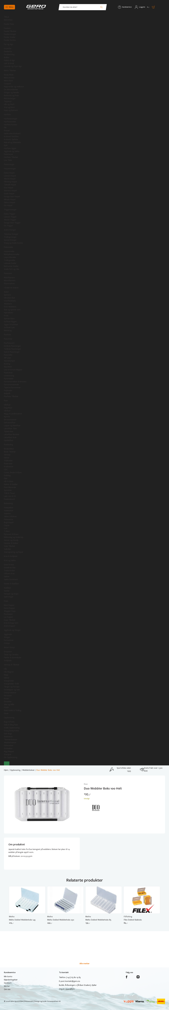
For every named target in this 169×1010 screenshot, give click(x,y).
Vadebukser (8, 510)
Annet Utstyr (9, 647)
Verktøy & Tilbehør (11, 665)
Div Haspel (8, 205)
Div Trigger (8, 226)
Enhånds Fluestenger (12, 346)
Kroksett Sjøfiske (11, 139)
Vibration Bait (9, 298)
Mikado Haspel (9, 199)
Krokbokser (8, 466)
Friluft (6, 707)
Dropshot (8, 652)
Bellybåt (7, 393)
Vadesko (7, 513)
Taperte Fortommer (12, 387)
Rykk (6, 145)
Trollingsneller (9, 260)
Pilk (5, 127)
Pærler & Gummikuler (12, 657)
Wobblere (8, 304)
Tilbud (6, 17)
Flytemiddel (8, 379)
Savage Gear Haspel (12, 196)
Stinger (7, 637)
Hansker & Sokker (11, 543)
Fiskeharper (8, 154)
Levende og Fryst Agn (13, 66)
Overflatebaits (10, 301)
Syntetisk (8, 490)
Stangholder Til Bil (11, 684)
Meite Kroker (9, 78)
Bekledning (8, 503)
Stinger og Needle (11, 92)
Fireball (7, 130)
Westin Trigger (10, 220)
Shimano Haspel (10, 190)
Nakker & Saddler (11, 484)
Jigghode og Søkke (11, 151)
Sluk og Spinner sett (12, 310)
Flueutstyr (8, 339)
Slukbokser (8, 737)
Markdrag (8, 330)
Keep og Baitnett (11, 110)
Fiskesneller (8, 247)
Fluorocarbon (9, 283)
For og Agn (8, 44)
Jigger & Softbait (11, 324)
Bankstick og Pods (11, 95)
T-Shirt (7, 531)
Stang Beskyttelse (11, 731)
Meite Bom (8, 81)
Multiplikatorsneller (12, 254)
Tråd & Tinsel (9, 493)
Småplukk (8, 660)
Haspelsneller (9, 251)
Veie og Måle (9, 704)
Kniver (6, 698)
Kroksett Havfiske (11, 136)
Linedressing (9, 376)
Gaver (6, 713)
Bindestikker (9, 449)
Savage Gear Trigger (12, 223)
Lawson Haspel (10, 176)
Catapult (7, 84)
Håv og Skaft (9, 104)
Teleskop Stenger (11, 234)
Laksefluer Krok (10, 437)
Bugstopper (9, 522)
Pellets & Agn (9, 60)
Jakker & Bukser (10, 516)
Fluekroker (8, 464)
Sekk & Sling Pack (11, 725)
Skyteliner (8, 367)
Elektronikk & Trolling (12, 710)
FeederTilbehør (10, 31)
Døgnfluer (8, 408)
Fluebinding (8, 444)
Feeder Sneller (9, 37)
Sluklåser (7, 588)
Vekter (6, 678)
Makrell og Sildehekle (12, 142)
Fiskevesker (8, 745)
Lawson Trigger (10, 217)
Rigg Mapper (9, 751)
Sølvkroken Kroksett (12, 133)
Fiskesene (8, 273)
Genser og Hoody (11, 540)
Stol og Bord (9, 107)
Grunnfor (8, 48)
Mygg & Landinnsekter (13, 414)
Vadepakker (8, 507)
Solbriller (7, 549)
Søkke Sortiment (11, 579)
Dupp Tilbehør (9, 620)
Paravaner (8, 695)
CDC (6, 469)
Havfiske (7, 114)
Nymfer (7, 417)
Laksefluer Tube (10, 428)
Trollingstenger (10, 237)
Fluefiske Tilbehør (11, 396)
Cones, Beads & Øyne (13, 472)
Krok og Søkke (10, 560)
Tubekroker (8, 431)
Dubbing (7, 475)
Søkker (7, 576)
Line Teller (8, 160)
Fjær (6, 478)
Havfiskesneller (10, 122)
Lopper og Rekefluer (12, 425)
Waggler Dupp (10, 611)
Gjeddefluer (8, 440)
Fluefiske (7, 335)
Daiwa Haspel (9, 173)
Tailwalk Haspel (10, 185)
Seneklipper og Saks (12, 690)
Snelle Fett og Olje (11, 269)
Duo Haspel (8, 188)
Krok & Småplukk (10, 556)
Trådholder (8, 461)
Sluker (6, 292)
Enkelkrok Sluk (9, 568)
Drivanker (8, 701)
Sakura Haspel (9, 202)
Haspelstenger (10, 169)
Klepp (6, 675)
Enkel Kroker (9, 565)
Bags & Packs (9, 722)
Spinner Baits (9, 318)
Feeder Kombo (10, 40)
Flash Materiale (10, 487)
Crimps (7, 643)
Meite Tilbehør (10, 70)
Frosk (6, 316)
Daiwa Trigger (9, 214)
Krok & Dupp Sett (11, 623)
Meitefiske (8, 20)
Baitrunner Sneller (11, 266)
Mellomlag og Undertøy (13, 537)
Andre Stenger (10, 230)
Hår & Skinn (8, 481)
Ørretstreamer (10, 420)
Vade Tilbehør (9, 546)
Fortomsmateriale (11, 384)
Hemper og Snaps (11, 594)
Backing (7, 364)
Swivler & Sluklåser (11, 584)
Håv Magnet (9, 672)
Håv (5, 669)
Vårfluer (7, 411)
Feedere (7, 28)
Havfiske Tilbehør (11, 157)
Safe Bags (8, 734)
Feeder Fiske (9, 24)
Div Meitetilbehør (11, 89)
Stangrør (7, 754)
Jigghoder (8, 634)
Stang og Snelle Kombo (13, 243)
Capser (7, 525)
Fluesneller (8, 355)
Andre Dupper (9, 626)
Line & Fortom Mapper (13, 370)
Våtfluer (7, 405)
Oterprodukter (10, 693)
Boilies (6, 57)
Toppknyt (8, 101)
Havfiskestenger (10, 119)
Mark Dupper (9, 605)
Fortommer (9, 640)
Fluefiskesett (9, 343)
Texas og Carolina (11, 654)
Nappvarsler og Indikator (14, 86)
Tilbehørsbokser (10, 739)
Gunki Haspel (9, 193)
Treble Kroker (9, 570)
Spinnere (7, 295)
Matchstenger (10, 98)
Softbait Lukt (9, 327)
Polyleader (8, 390)
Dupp (6, 601)
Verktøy (7, 455)
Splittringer (8, 597)
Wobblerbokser (10, 742)
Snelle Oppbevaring (12, 728)
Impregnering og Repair (13, 552)
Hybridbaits (8, 313)
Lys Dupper (8, 617)
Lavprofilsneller (10, 257)
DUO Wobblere (10, 307)
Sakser (6, 458)
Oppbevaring (9, 717)
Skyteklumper (9, 361)
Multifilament (9, 277)
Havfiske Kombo (10, 125)
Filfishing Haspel (10, 182)
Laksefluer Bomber (11, 434)
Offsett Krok (9, 573)
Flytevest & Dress (11, 534)
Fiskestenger (9, 164)
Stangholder (9, 681)
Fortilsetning (9, 54)
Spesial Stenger (10, 240)
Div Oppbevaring (10, 757)
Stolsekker (8, 748)
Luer (6, 528)
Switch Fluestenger (12, 352)
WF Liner (7, 358)
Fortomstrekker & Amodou (15, 381)
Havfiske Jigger (10, 148)
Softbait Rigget (10, 321)
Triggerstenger (10, 210)
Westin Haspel (9, 179)
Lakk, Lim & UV (10, 496)
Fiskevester (8, 519)
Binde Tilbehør (10, 452)
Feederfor (8, 51)
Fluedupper (8, 614)
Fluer (6, 401)
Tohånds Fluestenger (12, 349)
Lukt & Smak (9, 63)
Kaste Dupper (9, 608)
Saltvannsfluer (9, 422)
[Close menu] (6, 763)
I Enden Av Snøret (11, 288)
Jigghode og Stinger (12, 630)
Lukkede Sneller (10, 263)
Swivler (7, 591)
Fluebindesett (9, 499)
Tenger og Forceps (11, 687)
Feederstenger (10, 34)
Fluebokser (8, 373)
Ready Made (8, 75)
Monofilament (9, 280)
